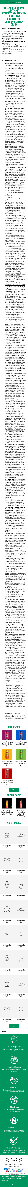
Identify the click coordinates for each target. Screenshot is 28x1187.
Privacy (10, 1166)
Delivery (11, 1164)
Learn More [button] (5, 1180)
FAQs (18, 1166)
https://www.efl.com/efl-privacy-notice (14, 430)
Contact (6, 1164)
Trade (14, 1166)
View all (14, 790)
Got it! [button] (14, 1184)
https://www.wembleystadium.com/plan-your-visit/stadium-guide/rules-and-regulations (15, 283)
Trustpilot (4, 1031)
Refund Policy (20, 1164)
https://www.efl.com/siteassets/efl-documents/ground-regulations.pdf (13, 274)
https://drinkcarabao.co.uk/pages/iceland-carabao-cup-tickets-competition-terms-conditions (13, 45)
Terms (15, 1164)
